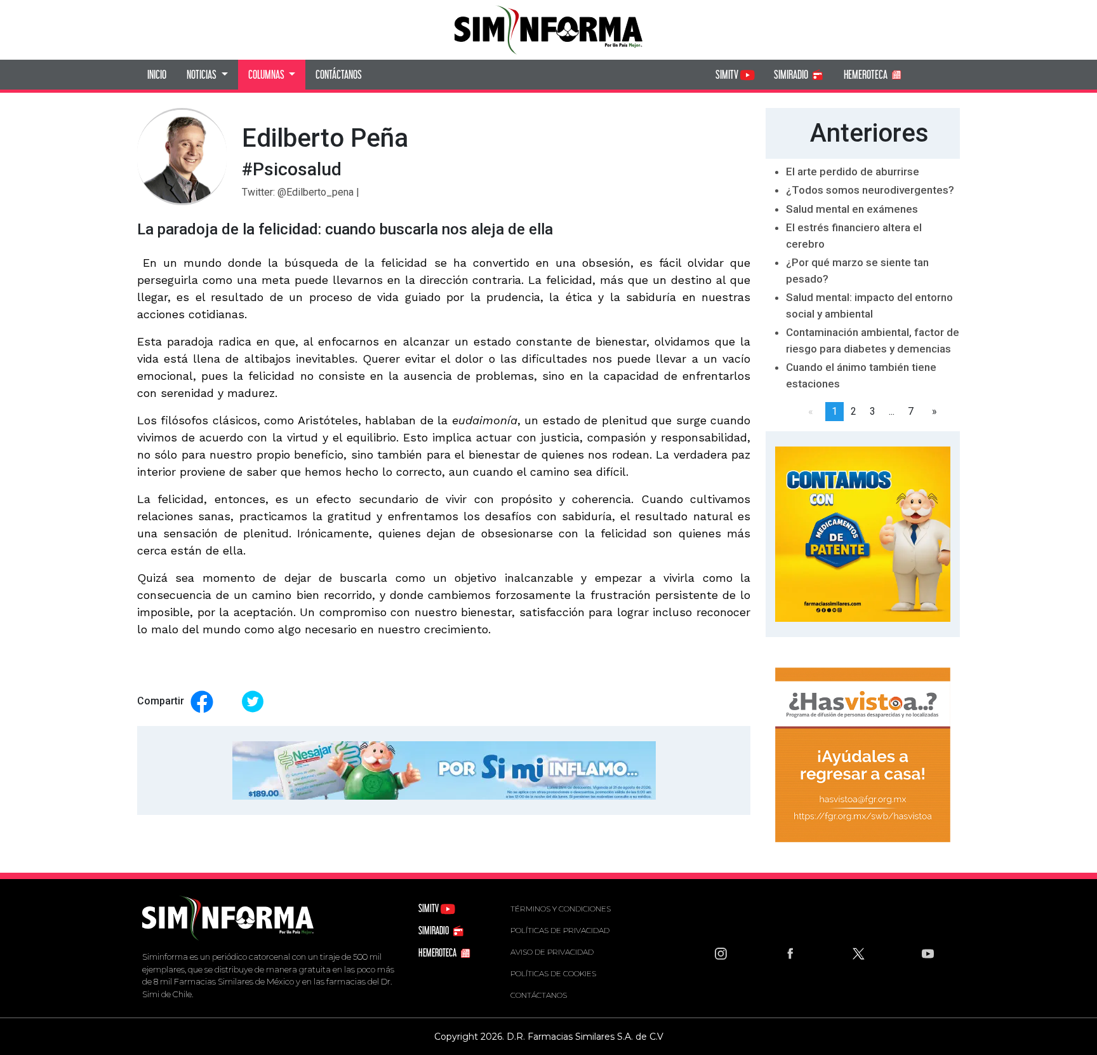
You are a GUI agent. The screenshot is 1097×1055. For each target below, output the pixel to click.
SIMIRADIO (792, 74)
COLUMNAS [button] (267, 74)
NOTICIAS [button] (202, 74)
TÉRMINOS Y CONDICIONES (560, 908)
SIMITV (727, 74)
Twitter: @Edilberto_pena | (300, 192)
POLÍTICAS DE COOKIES (553, 973)
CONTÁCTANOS (339, 74)
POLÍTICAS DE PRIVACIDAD (559, 930)
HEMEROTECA (866, 74)
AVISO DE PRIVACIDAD (552, 952)
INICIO (156, 74)
